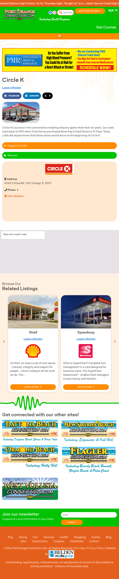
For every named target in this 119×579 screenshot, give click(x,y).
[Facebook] (50, 12)
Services (49, 537)
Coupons (58, 541)
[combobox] (65, 12)
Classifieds (76, 541)
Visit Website (15, 196)
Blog (108, 537)
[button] (59, 35)
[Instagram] (54, 12)
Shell (33, 332)
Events (96, 537)
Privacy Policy (95, 548)
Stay (10, 537)
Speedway (86, 332)
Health (64, 537)
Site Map (79, 548)
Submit (72, 522)
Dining (23, 537)
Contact (94, 541)
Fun (35, 537)
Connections (39, 541)
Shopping (80, 537)
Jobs (23, 541)
